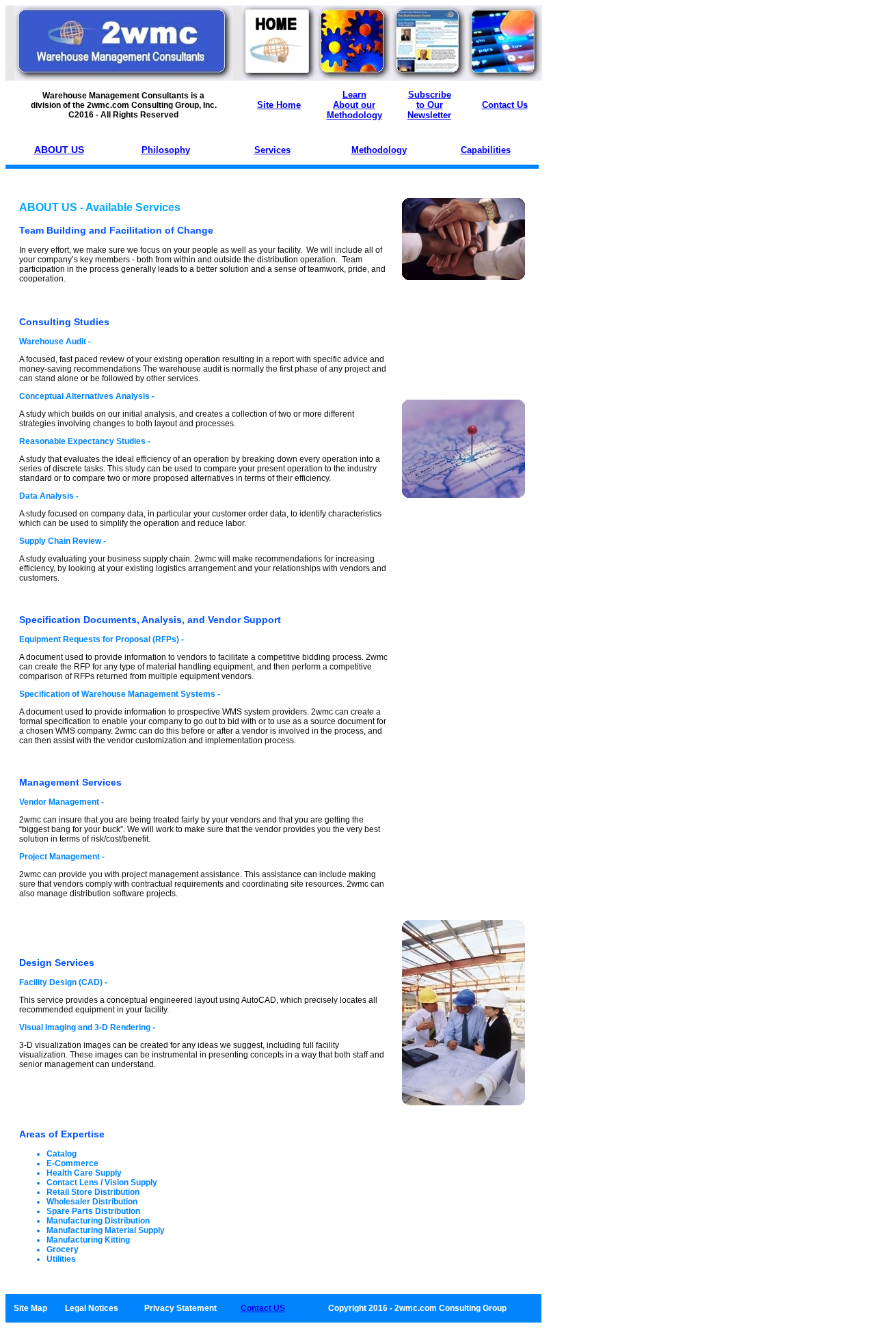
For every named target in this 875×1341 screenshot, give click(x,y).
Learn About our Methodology (354, 104)
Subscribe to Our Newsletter (429, 104)
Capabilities (486, 150)
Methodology (379, 150)
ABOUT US (59, 149)
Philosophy (166, 150)
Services (272, 150)
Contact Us (505, 105)
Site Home (279, 105)
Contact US (263, 1308)
